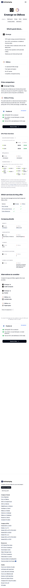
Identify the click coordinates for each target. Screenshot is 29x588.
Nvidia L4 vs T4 (5, 528)
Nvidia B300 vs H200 (6, 525)
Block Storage (5, 206)
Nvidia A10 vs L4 (5, 534)
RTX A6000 (25, 171)
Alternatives (18, 21)
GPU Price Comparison (6, 547)
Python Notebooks (6, 211)
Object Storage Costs (6, 552)
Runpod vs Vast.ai (5, 517)
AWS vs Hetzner (5, 504)
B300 (12, 171)
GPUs (20, 19)
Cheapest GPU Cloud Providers (8, 580)
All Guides (3, 585)
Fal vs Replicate (5, 497)
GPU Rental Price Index (6, 545)
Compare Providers (5, 519)
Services (25, 19)
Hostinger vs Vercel (5, 508)
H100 (5, 168)
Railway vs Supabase (6, 515)
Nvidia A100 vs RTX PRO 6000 (8, 530)
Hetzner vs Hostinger (6, 513)
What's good (9, 19)
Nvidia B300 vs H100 (6, 539)
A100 (25, 168)
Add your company (6, 487)
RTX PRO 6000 (6, 171)
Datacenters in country (6, 556)
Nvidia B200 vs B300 (6, 532)
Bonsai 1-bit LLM (5, 583)
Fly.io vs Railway (5, 499)
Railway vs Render (5, 510)
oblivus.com (19, 227)
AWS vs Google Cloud (6, 501)
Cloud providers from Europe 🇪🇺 (8, 561)
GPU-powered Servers (7, 208)
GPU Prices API (5, 490)
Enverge (8, 14)
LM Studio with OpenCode (7, 569)
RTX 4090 (19, 174)
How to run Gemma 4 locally (8, 567)
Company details (11, 21)
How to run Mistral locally (7, 573)
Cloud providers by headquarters (8, 559)
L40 (24, 174)
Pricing (15, 19)
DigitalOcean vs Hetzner (7, 506)
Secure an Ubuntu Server (7, 578)
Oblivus (21, 14)
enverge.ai (4, 227)
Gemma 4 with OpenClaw (7, 576)
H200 (12, 168)
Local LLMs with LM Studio (7, 571)
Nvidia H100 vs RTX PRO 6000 (8, 537)
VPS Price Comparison (6, 554)
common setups (13, 184)
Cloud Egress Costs (5, 549)
